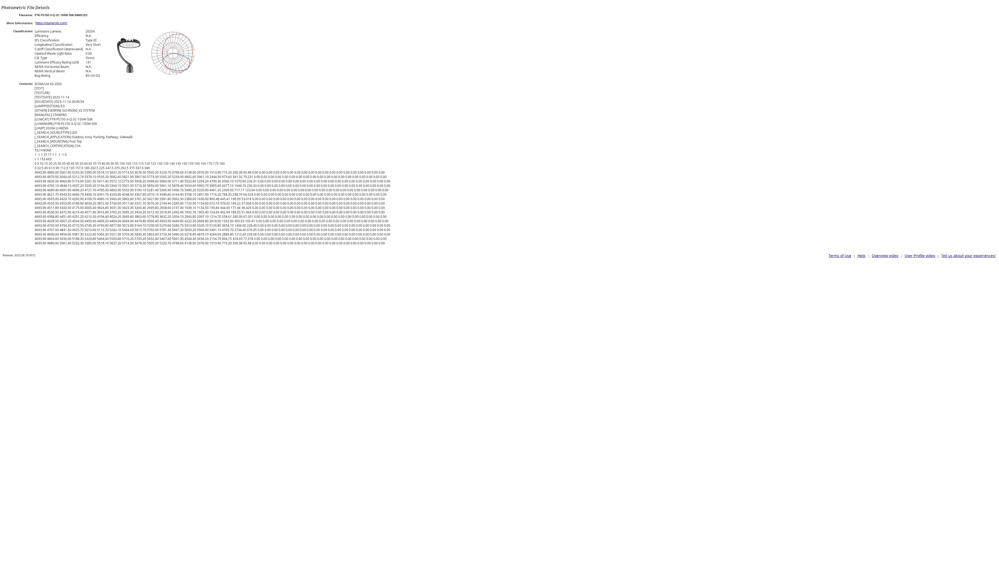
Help (861, 255)
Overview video (885, 255)
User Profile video (920, 255)
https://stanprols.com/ (51, 23)
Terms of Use (840, 255)
